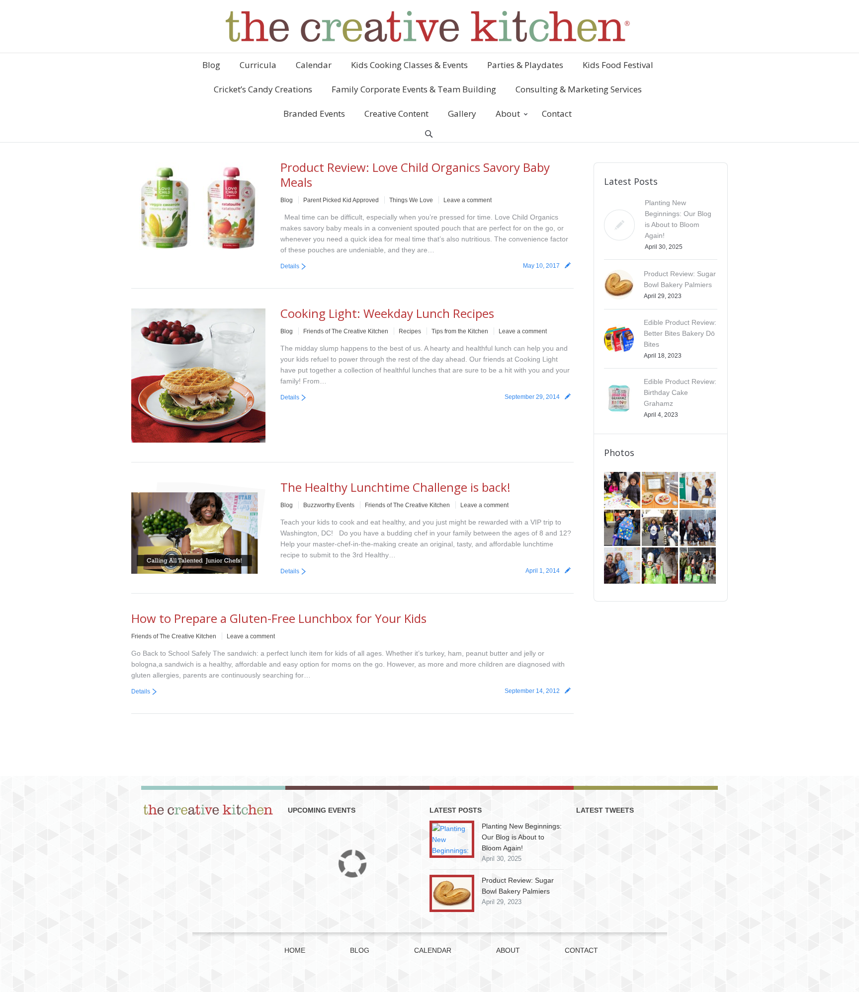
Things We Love (411, 200)
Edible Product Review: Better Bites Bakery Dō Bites (680, 333)
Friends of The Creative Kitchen (345, 331)
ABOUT (508, 950)
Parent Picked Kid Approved (341, 200)
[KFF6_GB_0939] (661, 566)
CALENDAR (432, 950)
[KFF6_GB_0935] (698, 566)
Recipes (410, 331)
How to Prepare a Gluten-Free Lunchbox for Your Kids (279, 618)
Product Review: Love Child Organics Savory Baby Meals (415, 174)
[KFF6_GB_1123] (623, 528)
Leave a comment (467, 200)
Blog (286, 200)
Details (289, 266)
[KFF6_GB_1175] (698, 491)
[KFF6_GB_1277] (661, 491)
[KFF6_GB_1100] (661, 528)
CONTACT (581, 950)
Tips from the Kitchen (459, 331)
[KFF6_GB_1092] (698, 528)
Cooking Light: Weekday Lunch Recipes (387, 313)
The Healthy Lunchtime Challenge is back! (395, 487)
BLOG (359, 950)
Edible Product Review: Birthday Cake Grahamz (680, 392)
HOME (294, 950)
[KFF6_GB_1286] (623, 491)
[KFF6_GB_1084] (623, 566)
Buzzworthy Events (328, 505)
